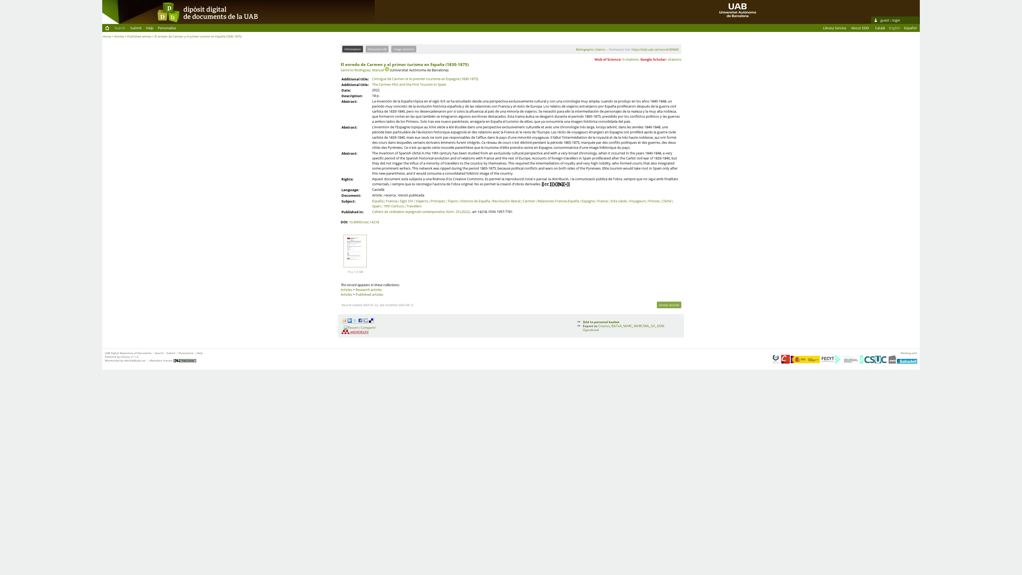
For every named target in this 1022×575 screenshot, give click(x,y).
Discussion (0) (377, 49)
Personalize (167, 28)
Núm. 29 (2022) (458, 211)
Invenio (125, 357)
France (602, 201)
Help (149, 28)
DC (653, 326)
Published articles (139, 36)
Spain (376, 206)
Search (119, 28)
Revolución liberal (506, 201)
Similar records (669, 305)
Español (910, 28)
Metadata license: (162, 360)
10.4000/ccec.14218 (364, 222)
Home (107, 36)
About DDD (860, 28)
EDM (660, 326)
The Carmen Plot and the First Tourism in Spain (409, 84)
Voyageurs (637, 201)
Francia (391, 201)
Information (352, 49)
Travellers (414, 206)
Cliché (666, 201)
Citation (604, 326)
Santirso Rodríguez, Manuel (362, 70)
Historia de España (475, 201)
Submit (136, 28)
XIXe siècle (618, 201)
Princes (654, 201)
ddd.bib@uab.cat (135, 360)
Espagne (588, 201)
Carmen (529, 201)
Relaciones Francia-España (558, 201)
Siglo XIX (406, 201)
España (378, 201)
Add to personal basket (601, 322)
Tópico (452, 201)
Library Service (834, 28)
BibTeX (616, 326)
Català (880, 28)
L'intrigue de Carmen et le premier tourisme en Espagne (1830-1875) (425, 78)
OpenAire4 (591, 330)
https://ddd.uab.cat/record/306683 (655, 49)
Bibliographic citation (590, 49)
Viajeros (422, 201)
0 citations (631, 59)
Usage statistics (403, 49)
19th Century (393, 206)
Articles (119, 36)
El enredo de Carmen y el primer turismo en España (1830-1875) (405, 64)
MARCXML (641, 326)
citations (674, 59)
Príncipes (438, 201)
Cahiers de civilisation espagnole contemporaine (408, 211)
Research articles (369, 289)
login (896, 20)
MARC (627, 326)
